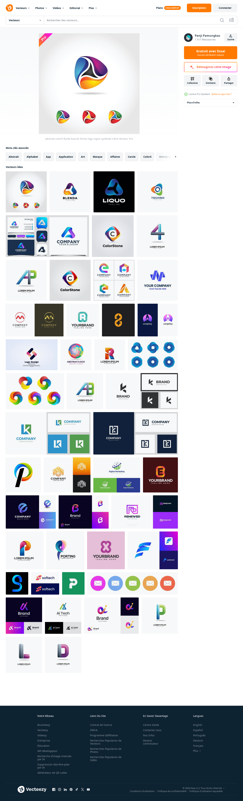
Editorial (75, 8)
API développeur (47, 751)
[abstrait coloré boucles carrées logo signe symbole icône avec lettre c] (113, 236)
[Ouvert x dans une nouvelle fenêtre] (82, 789)
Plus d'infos (193, 102)
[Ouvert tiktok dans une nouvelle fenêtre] (76, 789)
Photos (39, 8)
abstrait (14, 156)
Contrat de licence (101, 725)
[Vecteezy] (9, 8)
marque (97, 156)
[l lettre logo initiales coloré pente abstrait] (24, 655)
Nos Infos (149, 735)
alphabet (32, 156)
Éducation (43, 745)
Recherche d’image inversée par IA (54, 757)
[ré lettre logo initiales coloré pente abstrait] (63, 655)
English (197, 725)
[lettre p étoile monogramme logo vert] (73, 583)
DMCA (93, 730)
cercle (131, 156)
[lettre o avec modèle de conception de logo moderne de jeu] (158, 320)
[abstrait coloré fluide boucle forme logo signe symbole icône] (26, 191)
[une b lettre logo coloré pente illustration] (85, 391)
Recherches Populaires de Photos (105, 750)
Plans (159, 8)
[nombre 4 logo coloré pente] (157, 236)
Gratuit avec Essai (210, 52)
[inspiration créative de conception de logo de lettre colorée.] (114, 280)
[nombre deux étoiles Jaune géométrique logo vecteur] (118, 320)
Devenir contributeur (150, 742)
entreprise (165, 156)
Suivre (230, 39)
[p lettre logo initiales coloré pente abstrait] (160, 615)
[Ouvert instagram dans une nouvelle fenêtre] (59, 789)
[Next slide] (172, 156)
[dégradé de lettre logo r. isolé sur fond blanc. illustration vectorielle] (82, 320)
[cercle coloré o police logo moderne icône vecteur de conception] (75, 354)
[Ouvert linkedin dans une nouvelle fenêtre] (65, 789)
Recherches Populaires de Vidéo (105, 758)
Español (198, 730)
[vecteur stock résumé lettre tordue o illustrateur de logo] (32, 354)
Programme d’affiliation (104, 735)
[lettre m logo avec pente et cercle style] (34, 320)
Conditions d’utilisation (142, 791)
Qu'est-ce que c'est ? (221, 94)
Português (199, 735)
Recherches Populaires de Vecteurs (105, 742)
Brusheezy (43, 725)
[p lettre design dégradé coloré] (25, 550)
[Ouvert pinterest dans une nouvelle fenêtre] (71, 789)
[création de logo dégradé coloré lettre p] (23, 474)
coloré (147, 156)
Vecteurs (21, 8)
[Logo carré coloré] (70, 280)
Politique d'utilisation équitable (206, 791)
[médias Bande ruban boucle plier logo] (157, 280)
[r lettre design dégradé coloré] (109, 354)
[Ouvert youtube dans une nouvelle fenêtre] (88, 789)
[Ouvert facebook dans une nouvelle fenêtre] (53, 789)
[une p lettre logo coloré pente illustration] (26, 280)
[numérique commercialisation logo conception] (116, 474)
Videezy (42, 735)
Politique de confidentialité (172, 791)
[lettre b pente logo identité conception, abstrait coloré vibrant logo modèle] (84, 512)
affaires (115, 156)
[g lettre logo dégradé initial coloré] (17, 583)
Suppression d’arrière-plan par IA (53, 766)
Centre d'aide (151, 725)
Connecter (225, 8)
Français (198, 745)
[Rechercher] (222, 20)
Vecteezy (42, 730)
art (83, 156)
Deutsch (198, 740)
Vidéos (57, 8)
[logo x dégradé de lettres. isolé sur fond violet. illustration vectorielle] (106, 550)
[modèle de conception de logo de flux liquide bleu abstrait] (114, 191)
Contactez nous (152, 730)
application (66, 156)
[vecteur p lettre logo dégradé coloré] (65, 550)
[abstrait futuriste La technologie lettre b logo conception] (67, 474)
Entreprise (43, 740)
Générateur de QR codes (52, 772)
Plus (91, 8)
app (48, 156)
